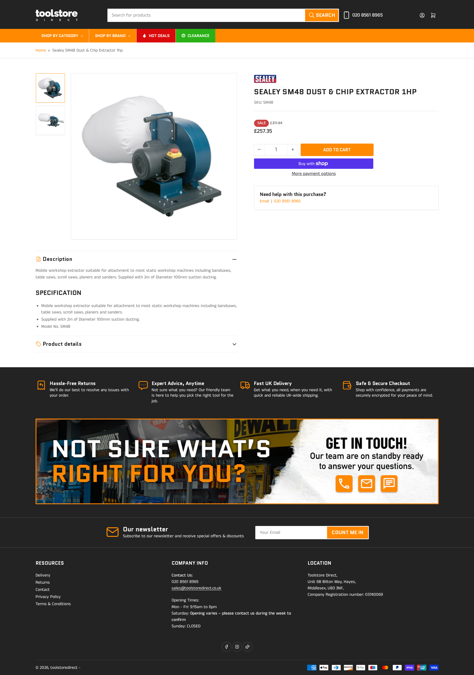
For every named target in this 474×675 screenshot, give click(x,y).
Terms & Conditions (53, 604)
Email (265, 201)
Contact (43, 590)
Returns (43, 582)
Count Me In (347, 532)
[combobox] (223, 15)
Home (41, 50)
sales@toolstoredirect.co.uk (196, 588)
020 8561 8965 (367, 15)
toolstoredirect (64, 668)
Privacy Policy (48, 597)
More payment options (314, 174)
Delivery (43, 575)
